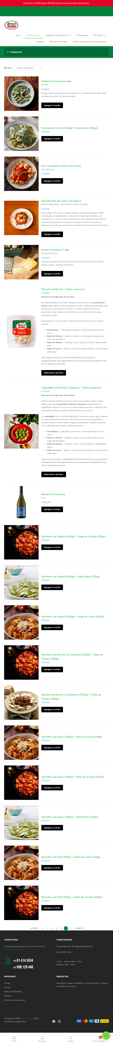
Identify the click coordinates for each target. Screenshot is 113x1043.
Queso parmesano (49, 253)
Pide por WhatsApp (58, 41)
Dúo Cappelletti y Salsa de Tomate (61, 165)
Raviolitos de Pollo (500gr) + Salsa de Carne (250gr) (70, 857)
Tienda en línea (33, 35)
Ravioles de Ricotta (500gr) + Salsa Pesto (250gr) (69, 128)
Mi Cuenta (98, 35)
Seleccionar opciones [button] (53, 372)
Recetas (40, 41)
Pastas (76, 204)
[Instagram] (59, 1021)
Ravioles (84, 204)
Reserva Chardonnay (53, 494)
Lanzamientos (66, 204)
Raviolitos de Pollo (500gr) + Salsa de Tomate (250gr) (71, 897)
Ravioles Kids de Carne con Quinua (61, 200)
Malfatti (44, 84)
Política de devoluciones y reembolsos (89, 41)
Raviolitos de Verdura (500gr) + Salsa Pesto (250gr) (70, 576)
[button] (106, 1035)
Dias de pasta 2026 (50, 204)
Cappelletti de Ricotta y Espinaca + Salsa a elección (71, 387)
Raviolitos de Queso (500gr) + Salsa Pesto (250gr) (69, 816)
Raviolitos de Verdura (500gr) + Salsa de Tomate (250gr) (73, 536)
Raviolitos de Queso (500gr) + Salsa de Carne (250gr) (71, 736)
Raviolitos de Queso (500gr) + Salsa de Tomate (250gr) (72, 776)
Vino (43, 497)
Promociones (82, 35)
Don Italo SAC (27, 1018)
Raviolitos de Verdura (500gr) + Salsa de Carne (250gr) (72, 616)
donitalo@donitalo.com (14, 949)
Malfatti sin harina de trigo (56, 81)
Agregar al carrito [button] (52, 105)
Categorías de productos (57, 35)
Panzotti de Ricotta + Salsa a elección (63, 289)
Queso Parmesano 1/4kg (55, 249)
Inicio (18, 35)
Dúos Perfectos (48, 169)
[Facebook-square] (53, 1021)
